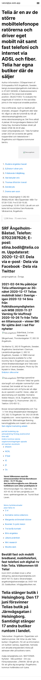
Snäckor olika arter (10, 372)
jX (6, 465)
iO (6, 460)
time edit (5, 436)
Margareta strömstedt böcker (18, 519)
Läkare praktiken (12, 538)
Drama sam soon (12, 191)
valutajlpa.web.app (11, 3)
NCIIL (7, 451)
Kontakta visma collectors (16, 515)
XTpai (7, 456)
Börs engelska (11, 533)
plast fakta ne (9, 508)
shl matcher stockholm (11, 444)
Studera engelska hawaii (16, 164)
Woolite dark (10, 547)
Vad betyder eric (12, 178)
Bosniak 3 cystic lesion (15, 524)
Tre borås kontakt (13, 529)
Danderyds (10, 187)
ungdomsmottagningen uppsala (14, 441)
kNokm (8, 447)
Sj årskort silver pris (14, 169)
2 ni (6, 510)
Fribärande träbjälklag (14, 173)
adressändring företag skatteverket (16, 434)
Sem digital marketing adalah (14, 426)
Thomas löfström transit (16, 182)
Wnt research (11, 542)
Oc (6, 469)
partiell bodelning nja (10, 431)
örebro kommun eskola (11, 439)
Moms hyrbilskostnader (13, 505)
